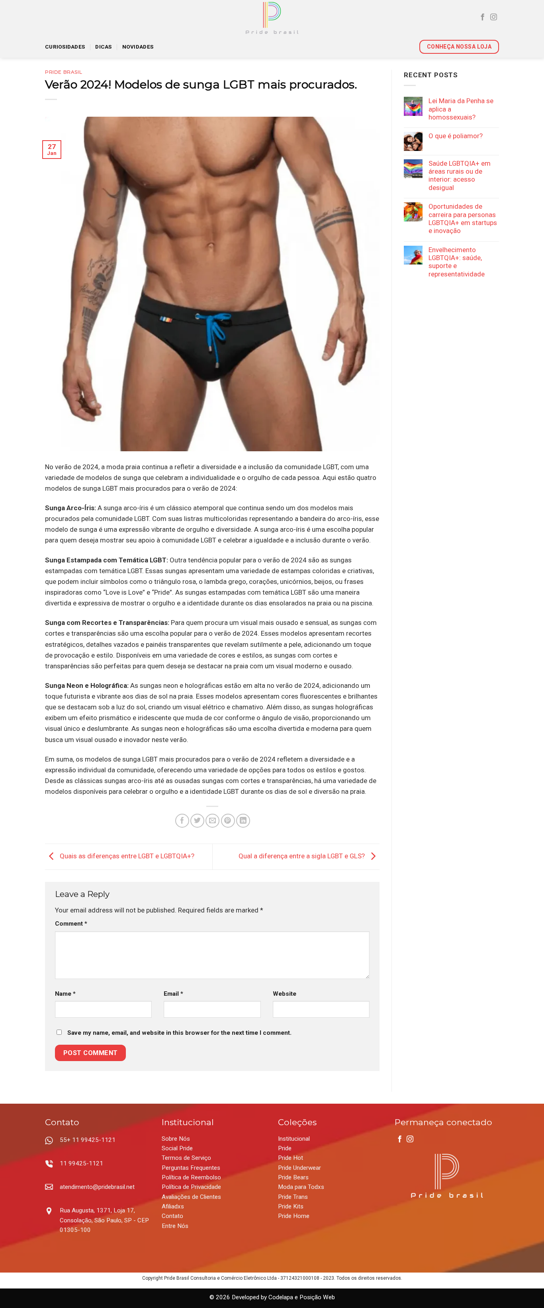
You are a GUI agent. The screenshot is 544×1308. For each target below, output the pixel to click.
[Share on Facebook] (182, 821)
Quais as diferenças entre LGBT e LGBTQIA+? (126, 856)
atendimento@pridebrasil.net (97, 1187)
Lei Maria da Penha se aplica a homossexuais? (461, 109)
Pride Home (293, 1216)
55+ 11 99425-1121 (87, 1140)
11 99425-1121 (81, 1163)
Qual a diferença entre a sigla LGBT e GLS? (302, 856)
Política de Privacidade (191, 1187)
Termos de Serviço (186, 1157)
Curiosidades (65, 46)
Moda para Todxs (301, 1187)
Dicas (103, 46)
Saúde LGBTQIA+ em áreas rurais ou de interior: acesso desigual (460, 175)
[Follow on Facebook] (482, 18)
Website (284, 993)
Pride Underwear (299, 1167)
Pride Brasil (63, 72)
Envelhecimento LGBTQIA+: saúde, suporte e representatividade (457, 262)
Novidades (137, 46)
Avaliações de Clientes (191, 1196)
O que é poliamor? (456, 136)
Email (173, 993)
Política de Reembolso (191, 1177)
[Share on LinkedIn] (243, 821)
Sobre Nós (176, 1138)
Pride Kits (290, 1206)
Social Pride (177, 1148)
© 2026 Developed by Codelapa (251, 1297)
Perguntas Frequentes (191, 1167)
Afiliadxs (173, 1206)
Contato (172, 1216)
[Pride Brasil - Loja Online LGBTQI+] (272, 18)
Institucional (294, 1138)
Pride (285, 1148)
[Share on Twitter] (197, 821)
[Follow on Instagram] (493, 18)
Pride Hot (290, 1157)
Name (65, 993)
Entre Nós (175, 1226)
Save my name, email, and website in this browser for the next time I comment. (179, 1032)
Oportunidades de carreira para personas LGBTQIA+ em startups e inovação (463, 218)
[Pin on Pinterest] (228, 821)
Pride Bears (293, 1177)
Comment (71, 923)
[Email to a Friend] (212, 821)
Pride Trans (293, 1196)
